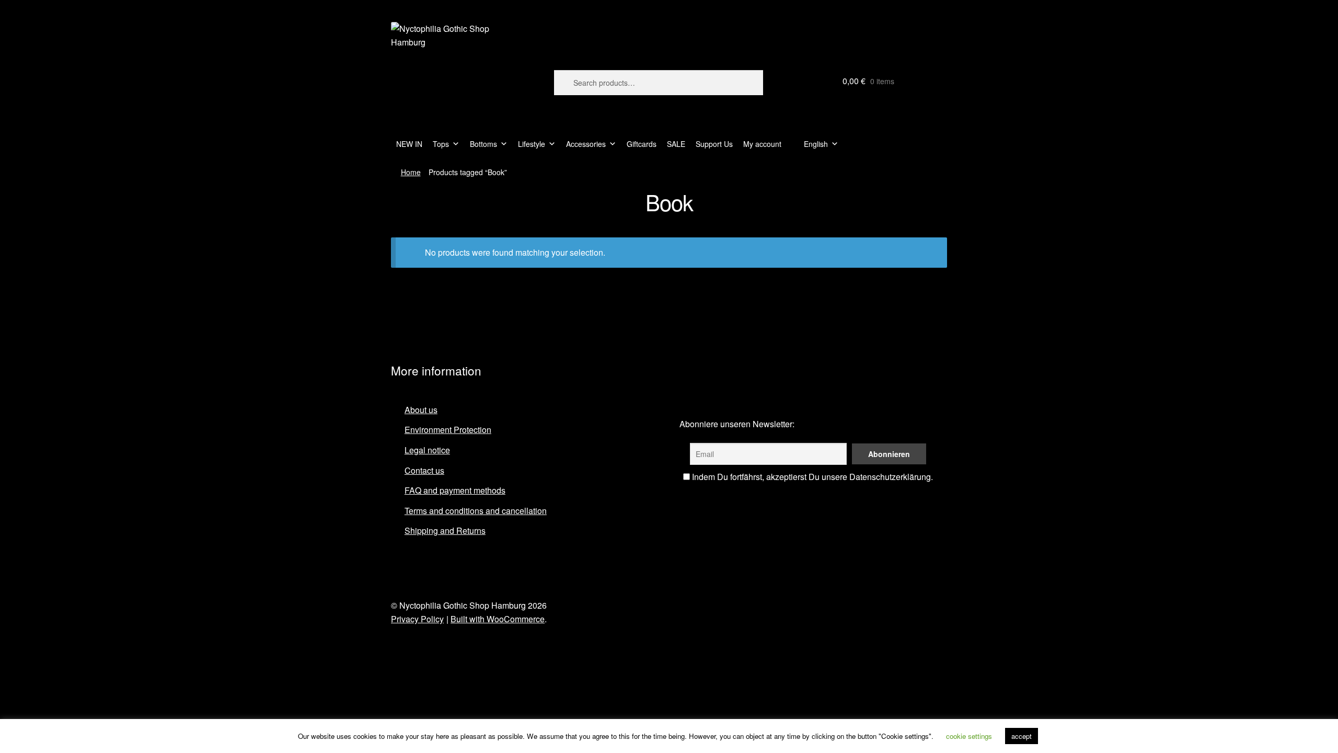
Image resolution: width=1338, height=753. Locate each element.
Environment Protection (448, 430)
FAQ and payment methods (455, 490)
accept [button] (1021, 736)
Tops (441, 144)
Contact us (424, 470)
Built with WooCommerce (498, 619)
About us (421, 410)
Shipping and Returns (445, 530)
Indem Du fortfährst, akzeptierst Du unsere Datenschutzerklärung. (811, 477)
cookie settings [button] (969, 736)
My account (762, 144)
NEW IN (409, 144)
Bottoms (483, 144)
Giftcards (641, 144)
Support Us (714, 144)
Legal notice (427, 450)
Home (411, 172)
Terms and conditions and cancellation (476, 511)
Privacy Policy (417, 619)
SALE (676, 144)
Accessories (586, 144)
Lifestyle (531, 144)
